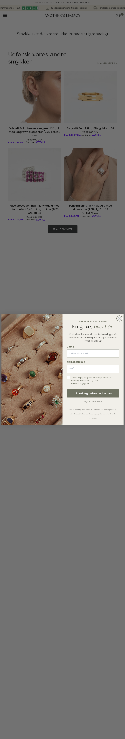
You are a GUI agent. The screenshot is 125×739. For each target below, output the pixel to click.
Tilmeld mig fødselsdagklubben (93, 393)
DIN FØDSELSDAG (76, 362)
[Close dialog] (119, 318)
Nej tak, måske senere (93, 401)
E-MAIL (70, 346)
